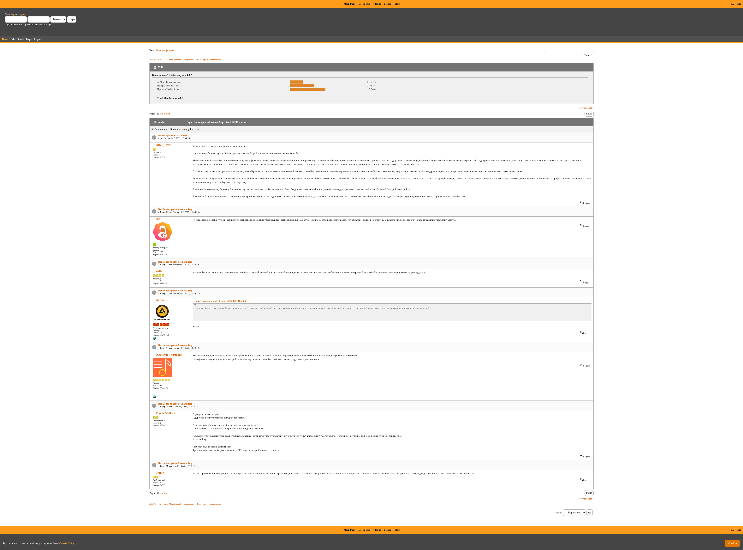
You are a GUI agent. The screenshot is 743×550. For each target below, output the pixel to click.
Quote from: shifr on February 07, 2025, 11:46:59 (220, 301)
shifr (159, 271)
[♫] (154, 397)
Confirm (732, 543)
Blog (397, 3)
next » (591, 108)
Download (364, 3)
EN (739, 3)
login (13, 14)
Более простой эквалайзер (173, 135)
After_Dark (163, 145)
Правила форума (165, 50)
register (22, 14)
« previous (582, 108)
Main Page (349, 3)
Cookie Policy (66, 543)
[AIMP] (154, 339)
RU (732, 3)
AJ (158, 218)
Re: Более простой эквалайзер (175, 209)
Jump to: (558, 513)
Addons (377, 3)
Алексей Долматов (169, 354)
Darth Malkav (165, 413)
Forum (387, 3)
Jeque (160, 472)
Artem (160, 300)
